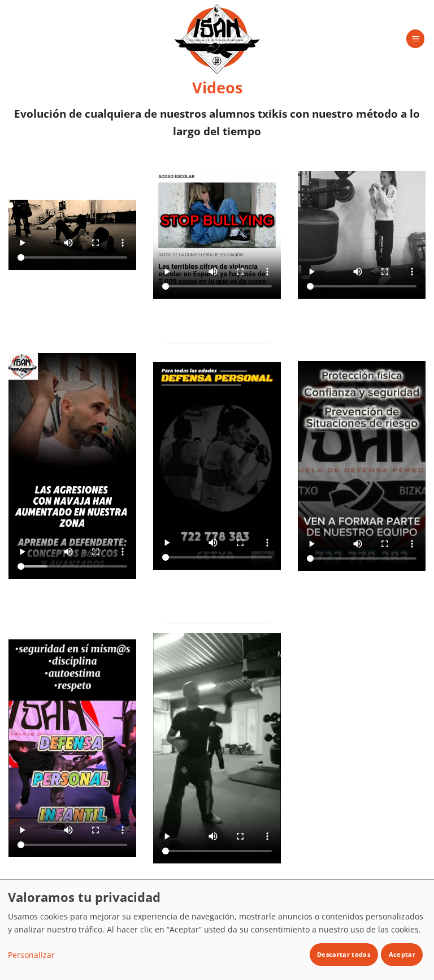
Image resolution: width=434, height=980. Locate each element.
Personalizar (31, 954)
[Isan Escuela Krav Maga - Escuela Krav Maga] (217, 39)
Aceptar (402, 954)
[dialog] (217, 929)
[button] (415, 38)
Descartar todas (343, 954)
